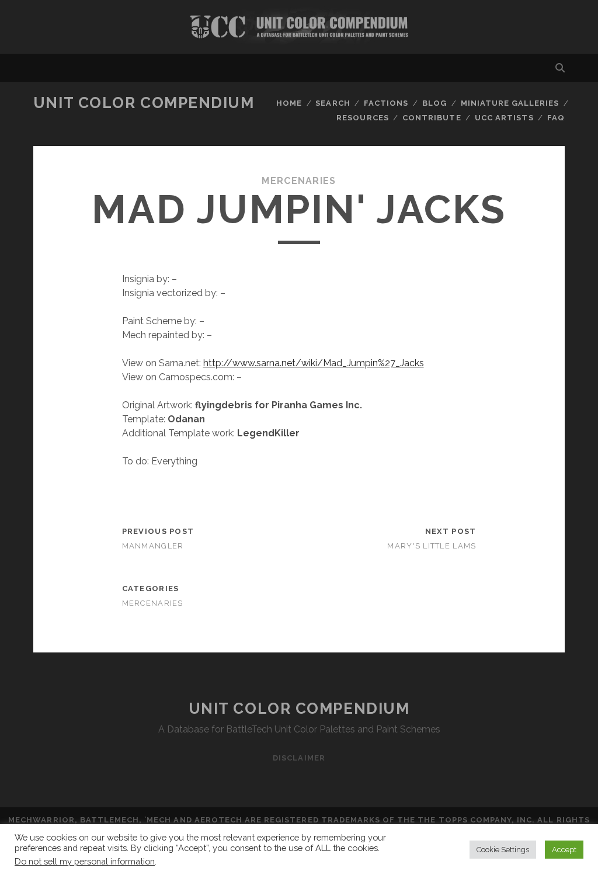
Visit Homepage (299, 27)
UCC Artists (504, 117)
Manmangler (153, 545)
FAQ (556, 117)
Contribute (431, 117)
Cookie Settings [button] (503, 849)
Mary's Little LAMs (431, 545)
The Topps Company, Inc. (476, 819)
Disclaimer (299, 758)
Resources (362, 117)
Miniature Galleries (510, 103)
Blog (434, 103)
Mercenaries (299, 180)
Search (332, 103)
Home (289, 103)
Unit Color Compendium (144, 103)
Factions (386, 103)
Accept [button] (564, 849)
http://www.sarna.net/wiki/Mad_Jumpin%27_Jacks (313, 363)
